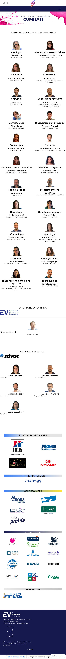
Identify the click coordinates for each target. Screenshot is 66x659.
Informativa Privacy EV (9, 642)
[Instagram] (7, 3)
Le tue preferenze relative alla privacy (40, 657)
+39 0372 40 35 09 (10, 623)
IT (58, 3)
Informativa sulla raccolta (16, 657)
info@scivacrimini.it (24, 623)
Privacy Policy (19, 642)
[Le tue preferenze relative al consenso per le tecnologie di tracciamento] (58, 656)
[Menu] (59, 9)
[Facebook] (4, 3)
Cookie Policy (27, 642)
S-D (32, 649)
